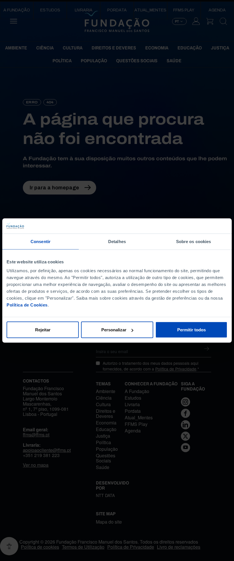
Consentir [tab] (41, 241)
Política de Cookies (27, 304)
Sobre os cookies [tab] (193, 241)
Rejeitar (43, 329)
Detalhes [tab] (117, 241)
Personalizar (113, 329)
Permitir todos (191, 329)
